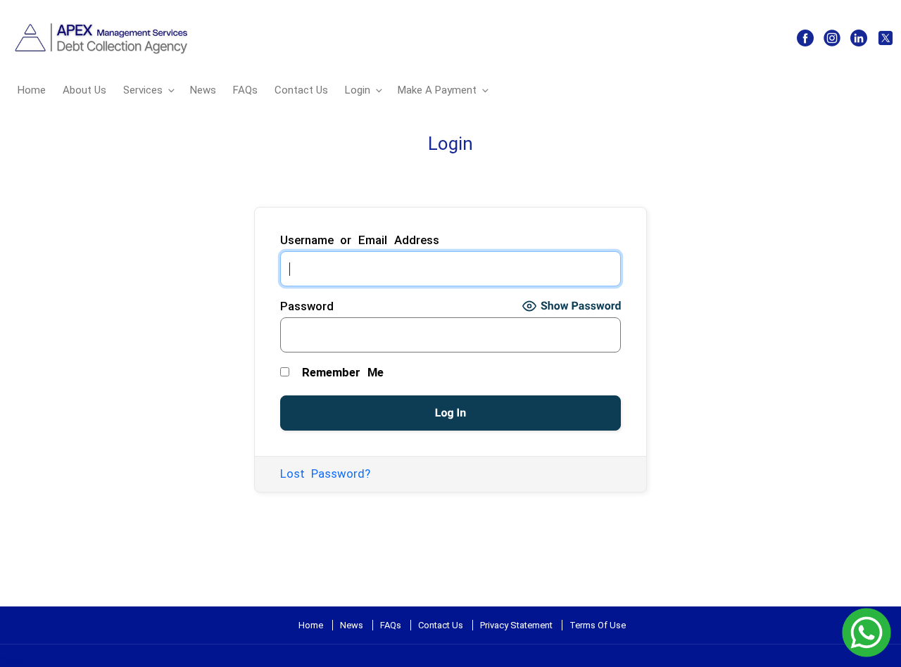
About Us (84, 90)
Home (32, 90)
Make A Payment (437, 90)
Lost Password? (325, 473)
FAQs (245, 90)
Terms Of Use (597, 625)
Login (357, 90)
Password (307, 306)
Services (143, 90)
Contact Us (301, 90)
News (203, 90)
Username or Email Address (360, 240)
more (12, 659)
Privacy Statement (516, 625)
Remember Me (339, 372)
